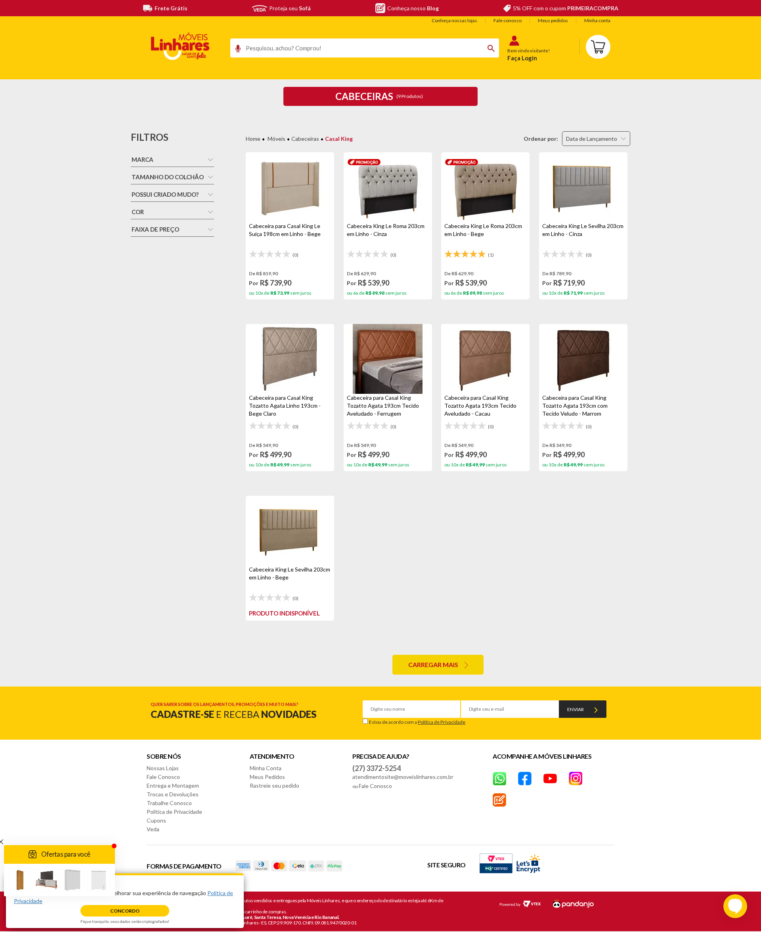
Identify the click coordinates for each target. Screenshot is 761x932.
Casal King (339, 138)
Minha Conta (265, 768)
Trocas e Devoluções (173, 794)
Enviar (575, 709)
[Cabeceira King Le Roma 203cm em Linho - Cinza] (388, 187)
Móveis (276, 138)
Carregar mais (433, 664)
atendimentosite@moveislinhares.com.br (402, 776)
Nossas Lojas (163, 768)
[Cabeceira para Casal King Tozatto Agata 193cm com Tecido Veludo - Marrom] (583, 359)
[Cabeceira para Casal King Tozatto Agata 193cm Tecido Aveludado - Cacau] (485, 359)
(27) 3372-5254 (376, 768)
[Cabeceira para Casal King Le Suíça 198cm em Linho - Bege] (290, 187)
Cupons (156, 820)
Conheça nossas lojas (454, 20)
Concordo (125, 911)
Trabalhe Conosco (169, 803)
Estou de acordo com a (417, 722)
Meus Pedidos (267, 776)
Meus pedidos (553, 20)
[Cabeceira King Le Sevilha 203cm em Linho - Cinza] (583, 187)
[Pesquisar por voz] (235, 50)
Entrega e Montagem (173, 785)
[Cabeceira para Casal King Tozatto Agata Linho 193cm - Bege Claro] (290, 359)
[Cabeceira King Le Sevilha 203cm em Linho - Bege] (290, 531)
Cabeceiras (305, 138)
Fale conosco (507, 20)
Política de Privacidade (441, 722)
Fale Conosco (163, 776)
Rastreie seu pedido (274, 785)
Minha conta (597, 20)
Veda (153, 829)
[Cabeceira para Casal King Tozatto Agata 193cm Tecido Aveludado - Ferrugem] (388, 359)
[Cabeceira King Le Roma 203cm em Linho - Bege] (485, 187)
